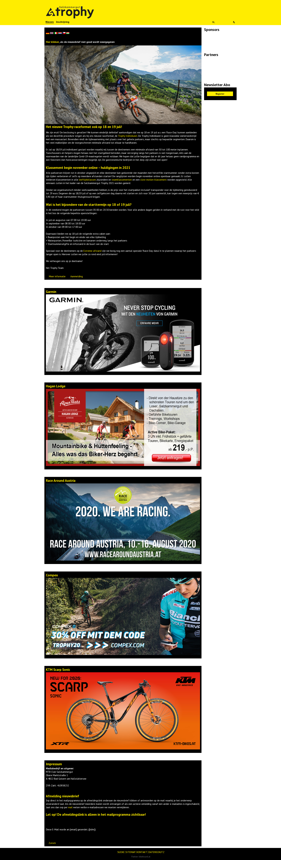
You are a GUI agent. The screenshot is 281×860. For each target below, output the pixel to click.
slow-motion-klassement (153, 179)
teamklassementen (122, 179)
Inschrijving (62, 21)
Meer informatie (57, 276)
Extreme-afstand (92, 250)
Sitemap (130, 852)
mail (70, 807)
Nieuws (50, 21)
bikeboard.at (144, 856)
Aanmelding (76, 276)
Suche (120, 852)
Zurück (52, 843)
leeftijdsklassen (87, 179)
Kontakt (142, 852)
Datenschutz (156, 852)
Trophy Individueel (127, 135)
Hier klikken (52, 41)
